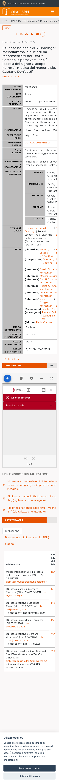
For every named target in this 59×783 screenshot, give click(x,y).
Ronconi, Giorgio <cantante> (46, 302)
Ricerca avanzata (27, 21)
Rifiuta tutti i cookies (30, 776)
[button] (21, 34)
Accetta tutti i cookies (29, 768)
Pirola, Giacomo (44, 322)
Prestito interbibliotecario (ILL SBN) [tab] (27, 537)
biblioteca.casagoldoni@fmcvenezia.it (26, 661)
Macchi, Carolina (48, 276)
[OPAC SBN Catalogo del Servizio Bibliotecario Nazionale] (6, 11)
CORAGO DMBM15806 (37, 142)
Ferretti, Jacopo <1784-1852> (46, 253)
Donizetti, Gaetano (48, 261)
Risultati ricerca (48, 21)
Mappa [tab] (9, 543)
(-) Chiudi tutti (11, 359)
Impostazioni (10, 759)
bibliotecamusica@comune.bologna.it (26, 581)
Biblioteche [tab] (12, 531)
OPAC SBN (9, 21)
